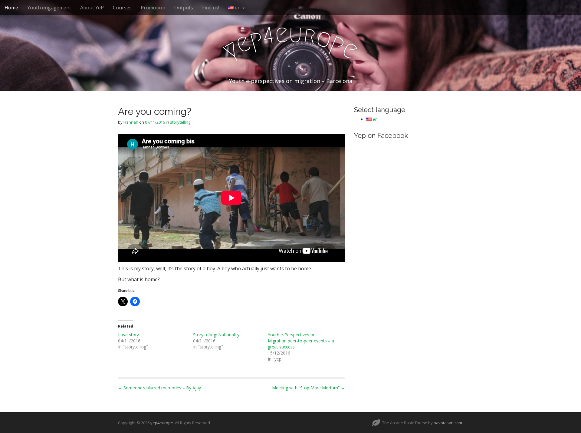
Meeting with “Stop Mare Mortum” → (308, 388)
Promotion (153, 7)
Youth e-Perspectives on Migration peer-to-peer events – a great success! (301, 341)
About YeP (92, 7)
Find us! (210, 7)
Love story (128, 335)
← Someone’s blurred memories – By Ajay (159, 388)
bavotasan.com (448, 422)
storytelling (180, 122)
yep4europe (161, 422)
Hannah (130, 122)
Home (11, 7)
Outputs (183, 7)
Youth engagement (49, 7)
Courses (122, 7)
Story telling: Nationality (216, 335)
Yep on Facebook (381, 135)
